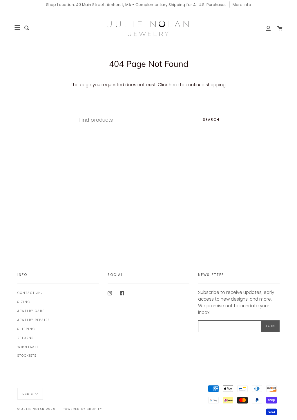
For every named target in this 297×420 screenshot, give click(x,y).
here (174, 85)
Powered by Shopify (82, 409)
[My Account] (265, 28)
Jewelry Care (30, 311)
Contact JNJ (30, 293)
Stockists (27, 356)
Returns (25, 338)
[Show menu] (17, 27)
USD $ (27, 393)
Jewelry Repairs (33, 320)
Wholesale (28, 347)
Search (211, 119)
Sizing (23, 302)
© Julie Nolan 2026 (36, 409)
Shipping (26, 329)
